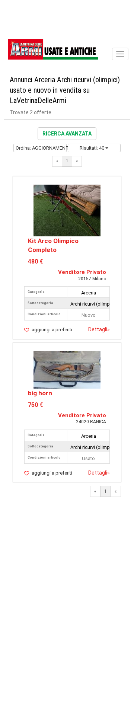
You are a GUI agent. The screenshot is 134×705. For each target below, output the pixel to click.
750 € (35, 404)
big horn (40, 393)
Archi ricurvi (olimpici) (93, 304)
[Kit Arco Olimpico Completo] (67, 210)
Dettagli (99, 329)
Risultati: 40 (92, 148)
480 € (35, 261)
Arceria (88, 293)
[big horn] (67, 369)
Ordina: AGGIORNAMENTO (41, 148)
